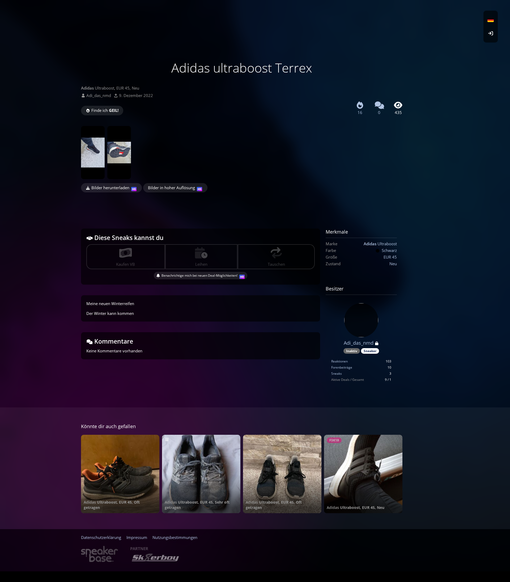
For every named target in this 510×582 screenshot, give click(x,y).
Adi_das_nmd (98, 95)
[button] (490, 20)
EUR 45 (390, 257)
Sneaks (336, 373)
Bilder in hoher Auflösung (171, 187)
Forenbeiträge (341, 367)
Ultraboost (380, 243)
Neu (393, 263)
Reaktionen (339, 361)
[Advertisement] (241, 207)
